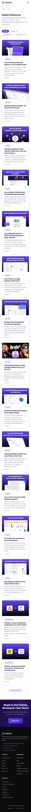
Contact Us (5, 771)
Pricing (3, 760)
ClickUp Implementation (8, 784)
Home (3, 9)
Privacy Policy (10, 808)
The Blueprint (5, 781)
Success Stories (6, 758)
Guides (18, 766)
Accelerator (5, 789)
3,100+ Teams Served (9, 748)
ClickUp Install (5, 795)
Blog (18, 760)
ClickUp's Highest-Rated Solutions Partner (14, 743)
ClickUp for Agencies (22, 768)
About (3, 763)
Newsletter (19, 773)
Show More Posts (15, 690)
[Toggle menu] (28, 3)
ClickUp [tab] (14, 31)
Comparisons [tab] (20, 34)
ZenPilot (13, 805)
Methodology (20, 758)
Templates (4, 792)
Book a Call (15, 721)
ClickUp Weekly (21, 763)
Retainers (4, 787)
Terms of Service (20, 808)
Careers (4, 766)
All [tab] (5, 31)
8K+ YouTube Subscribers (10, 750)
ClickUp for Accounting (23, 771)
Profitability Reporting (7, 797)
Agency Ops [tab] (7, 34)
